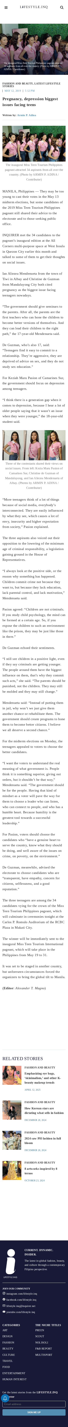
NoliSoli (41, 1342)
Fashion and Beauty (17, 83)
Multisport (43, 1355)
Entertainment (14, 1373)
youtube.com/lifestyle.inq (20, 1312)
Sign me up (34, 1412)
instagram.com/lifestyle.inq (21, 1293)
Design (7, 1336)
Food (6, 1367)
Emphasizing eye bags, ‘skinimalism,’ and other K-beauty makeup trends (43, 1078)
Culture (8, 1355)
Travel (7, 1361)
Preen (39, 1330)
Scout (39, 1336)
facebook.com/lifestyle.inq (21, 1299)
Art (5, 1330)
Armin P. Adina (26, 115)
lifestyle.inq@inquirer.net (20, 1306)
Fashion (8, 1342)
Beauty (8, 1348)
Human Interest (14, 1379)
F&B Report (43, 1348)
